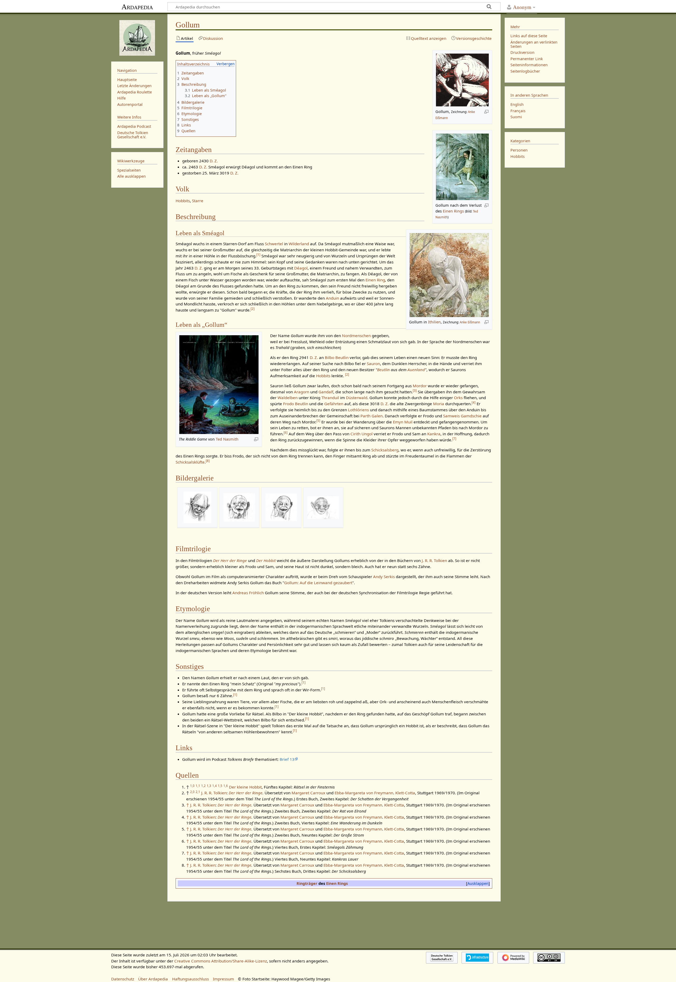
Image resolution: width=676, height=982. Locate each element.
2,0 (192, 792)
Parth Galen (371, 415)
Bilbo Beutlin (337, 357)
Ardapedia (137, 7)
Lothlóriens (358, 409)
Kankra (433, 433)
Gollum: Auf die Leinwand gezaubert (318, 582)
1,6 (225, 786)
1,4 (214, 786)
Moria (438, 403)
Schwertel (274, 243)
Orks (458, 397)
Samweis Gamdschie (462, 415)
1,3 (209, 786)
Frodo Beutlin (295, 403)
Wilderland (299, 243)
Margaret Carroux (308, 792)
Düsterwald (356, 397)
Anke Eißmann (470, 322)
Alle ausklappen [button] (131, 176)
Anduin (332, 298)
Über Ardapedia (153, 978)
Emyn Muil (402, 421)
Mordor (420, 385)
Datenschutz (122, 978)
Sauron (373, 363)
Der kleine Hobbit (245, 787)
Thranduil (330, 397)
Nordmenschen (356, 335)
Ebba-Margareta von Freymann (364, 792)
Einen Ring (375, 279)
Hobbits (183, 200)
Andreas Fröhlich (248, 592)
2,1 (198, 792)
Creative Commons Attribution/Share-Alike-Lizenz (220, 961)
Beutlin (383, 369)
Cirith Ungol (361, 433)
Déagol (301, 268)
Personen (519, 150)
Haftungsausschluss (190, 978)
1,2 (203, 786)
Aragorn (301, 391)
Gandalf (325, 391)
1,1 (198, 786)
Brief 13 (287, 759)
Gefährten (333, 403)
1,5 (220, 786)
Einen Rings (453, 211)
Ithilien (434, 321)
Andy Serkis (384, 576)
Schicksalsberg (384, 449)
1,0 (192, 786)
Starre (197, 200)
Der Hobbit (266, 560)
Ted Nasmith (227, 439)
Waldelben (288, 397)
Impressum (223, 978)
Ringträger (307, 883)
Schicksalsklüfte (190, 462)
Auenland (416, 369)
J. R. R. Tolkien (434, 560)
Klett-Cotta (405, 792)
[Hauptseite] (137, 37)
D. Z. (214, 160)
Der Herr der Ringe (230, 560)
